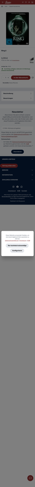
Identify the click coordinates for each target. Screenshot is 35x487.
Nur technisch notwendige (17, 245)
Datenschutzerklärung (11, 240)
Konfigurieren (17, 251)
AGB (28, 240)
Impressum (22, 240)
